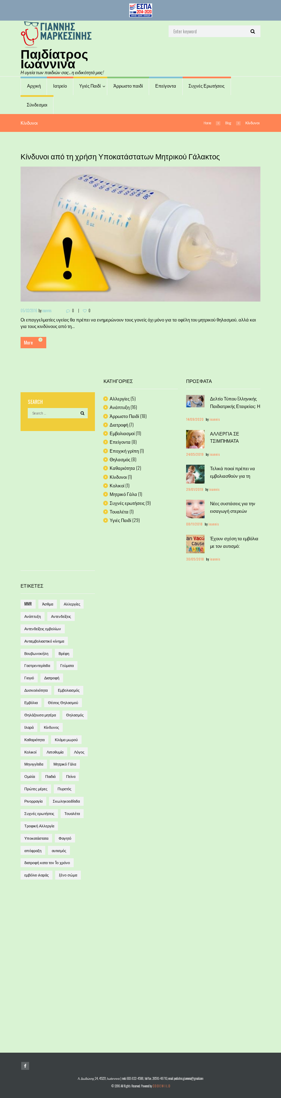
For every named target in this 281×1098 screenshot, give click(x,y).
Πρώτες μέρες (35, 788)
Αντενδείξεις (61, 616)
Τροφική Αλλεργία (39, 825)
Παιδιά (50, 776)
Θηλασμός (120, 459)
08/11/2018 (194, 524)
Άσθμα (47, 604)
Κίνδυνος (51, 727)
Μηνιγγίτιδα (33, 764)
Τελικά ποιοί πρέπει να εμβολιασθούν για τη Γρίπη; (232, 475)
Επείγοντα (165, 85)
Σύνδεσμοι (37, 104)
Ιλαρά (29, 727)
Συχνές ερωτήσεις (127, 502)
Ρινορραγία (33, 801)
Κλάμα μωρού (66, 739)
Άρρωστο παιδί (128, 85)
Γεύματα (67, 665)
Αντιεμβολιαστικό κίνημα (44, 641)
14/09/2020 (195, 419)
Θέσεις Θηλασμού (63, 702)
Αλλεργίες (120, 398)
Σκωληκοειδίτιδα (66, 801)
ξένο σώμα (68, 875)
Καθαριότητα (122, 467)
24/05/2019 (195, 454)
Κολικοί (117, 485)
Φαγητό (65, 838)
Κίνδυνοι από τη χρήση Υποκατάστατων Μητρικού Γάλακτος (120, 155)
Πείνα (70, 776)
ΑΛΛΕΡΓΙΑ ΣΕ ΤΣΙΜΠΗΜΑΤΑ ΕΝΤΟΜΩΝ (224, 441)
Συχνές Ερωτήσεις (206, 85)
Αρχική (34, 85)
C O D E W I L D (161, 1086)
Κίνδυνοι (118, 476)
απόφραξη (32, 850)
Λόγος (79, 752)
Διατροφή (119, 424)
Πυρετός (64, 788)
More (28, 342)
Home (207, 122)
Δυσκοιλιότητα (36, 690)
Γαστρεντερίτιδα (37, 665)
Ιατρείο (60, 85)
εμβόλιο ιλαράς (36, 875)
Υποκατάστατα (36, 838)
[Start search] (252, 31)
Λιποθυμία (55, 752)
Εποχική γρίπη (124, 450)
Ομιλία (29, 776)
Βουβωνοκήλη (36, 653)
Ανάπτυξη (120, 407)
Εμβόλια (31, 702)
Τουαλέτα (119, 511)
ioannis (46, 310)
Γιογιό (29, 677)
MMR (28, 604)
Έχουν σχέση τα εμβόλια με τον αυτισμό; (234, 542)
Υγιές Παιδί (90, 85)
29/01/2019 (194, 489)
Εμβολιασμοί (122, 433)
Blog (228, 122)
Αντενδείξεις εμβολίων (42, 628)
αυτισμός (59, 850)
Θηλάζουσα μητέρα (40, 714)
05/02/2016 (29, 310)
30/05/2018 (195, 559)
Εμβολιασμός (69, 690)
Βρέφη (64, 653)
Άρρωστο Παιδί (124, 415)
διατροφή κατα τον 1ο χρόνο (47, 862)
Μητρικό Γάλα (123, 493)
